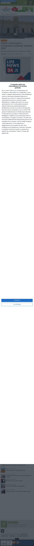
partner (15, 90)
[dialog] (17, 273)
